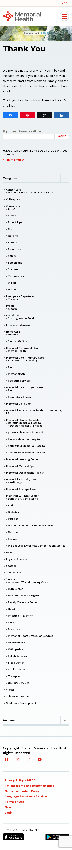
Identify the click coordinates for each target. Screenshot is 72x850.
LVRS (11, 622)
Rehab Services (17, 656)
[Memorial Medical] (22, 16)
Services (11, 579)
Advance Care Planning (22, 360)
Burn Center (15, 589)
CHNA (11, 209)
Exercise (13, 518)
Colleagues (13, 199)
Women (12, 289)
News (9, 552)
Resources (14, 249)
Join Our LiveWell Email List (23, 131)
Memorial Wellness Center (22, 495)
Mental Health (17, 351)
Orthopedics (15, 649)
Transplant (15, 676)
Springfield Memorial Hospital (27, 446)
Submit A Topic (13, 160)
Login (8, 812)
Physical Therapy (16, 559)
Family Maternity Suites (22, 602)
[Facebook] (6, 759)
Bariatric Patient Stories (23, 498)
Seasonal (11, 565)
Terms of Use (14, 802)
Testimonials (16, 276)
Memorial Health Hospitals (22, 420)
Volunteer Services (17, 696)
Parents (12, 242)
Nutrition (13, 532)
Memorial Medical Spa (20, 466)
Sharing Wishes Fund (21, 318)
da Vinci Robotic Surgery (23, 595)
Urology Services (18, 683)
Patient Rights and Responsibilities (29, 785)
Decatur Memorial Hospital (24, 423)
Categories (10, 178)
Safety (12, 256)
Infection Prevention (20, 615)
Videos (10, 689)
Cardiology (15, 482)
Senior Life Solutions (21, 341)
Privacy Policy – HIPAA (20, 780)
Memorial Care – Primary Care (25, 357)
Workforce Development (21, 703)
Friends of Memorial (18, 325)
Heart (11, 609)
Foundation (13, 315)
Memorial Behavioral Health (23, 348)
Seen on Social (15, 572)
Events (10, 305)
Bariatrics (14, 505)
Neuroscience (16, 642)
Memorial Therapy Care (21, 489)
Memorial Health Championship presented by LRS (33, 412)
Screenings (15, 262)
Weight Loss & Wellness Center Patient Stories (36, 545)
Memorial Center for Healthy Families (31, 525)
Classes (12, 308)
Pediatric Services (19, 380)
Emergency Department (21, 296)
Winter (12, 282)
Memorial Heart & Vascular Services (30, 636)
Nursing (13, 235)
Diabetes (13, 512)
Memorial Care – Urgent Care (24, 387)
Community (13, 206)
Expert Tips (15, 222)
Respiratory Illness (19, 397)
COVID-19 (13, 215)
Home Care (13, 331)
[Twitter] (17, 759)
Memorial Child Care (19, 403)
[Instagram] (28, 759)
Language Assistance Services (26, 796)
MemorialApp (16, 374)
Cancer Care (13, 189)
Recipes (12, 539)
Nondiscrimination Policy (22, 791)
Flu (10, 367)
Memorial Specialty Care (21, 479)
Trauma (13, 299)
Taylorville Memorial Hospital (26, 452)
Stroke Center (16, 669)
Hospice (13, 334)
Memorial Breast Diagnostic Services (31, 192)
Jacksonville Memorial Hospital (27, 432)
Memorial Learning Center (22, 459)
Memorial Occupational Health (25, 472)
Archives (9, 720)
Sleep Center (16, 662)
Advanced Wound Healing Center (29, 582)
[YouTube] (40, 759)
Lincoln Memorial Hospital (24, 439)
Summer (13, 269)
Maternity (14, 629)
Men (10, 229)
